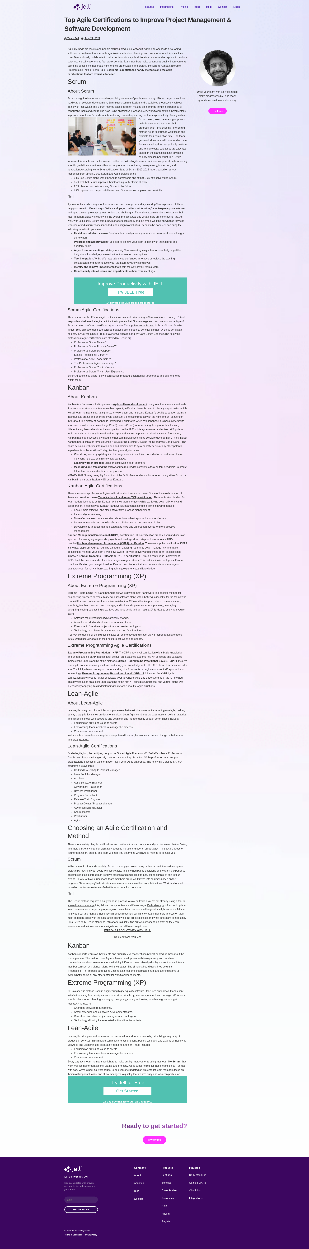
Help (209, 6)
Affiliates (139, 1183)
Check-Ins (195, 1190)
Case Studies (169, 1190)
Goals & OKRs (197, 1182)
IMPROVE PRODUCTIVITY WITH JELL (127, 930)
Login (236, 6)
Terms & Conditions (73, 1235)
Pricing (184, 6)
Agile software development (130, 404)
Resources (168, 1198)
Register (166, 1221)
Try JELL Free (130, 292)
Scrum (176, 1061)
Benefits (166, 1182)
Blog (197, 6)
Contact (222, 6)
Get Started (127, 1091)
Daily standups (197, 1175)
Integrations (166, 6)
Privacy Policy (90, 1235)
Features (149, 6)
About (137, 1175)
